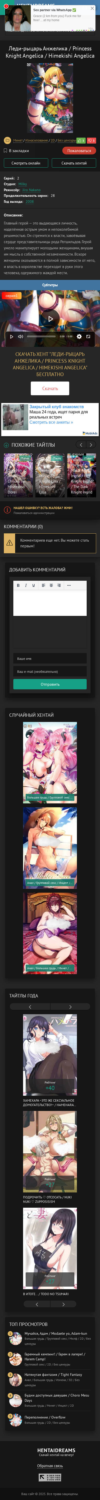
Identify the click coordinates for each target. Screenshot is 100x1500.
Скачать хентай (74, 163)
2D (53, 140)
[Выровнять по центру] (51, 585)
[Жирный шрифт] (18, 585)
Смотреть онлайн (26, 163)
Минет (18, 140)
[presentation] (81, 445)
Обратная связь (50, 1465)
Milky (22, 184)
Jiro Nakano (32, 190)
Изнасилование (36, 140)
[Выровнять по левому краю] (43, 585)
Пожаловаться (79, 150)
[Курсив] (26, 585)
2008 (30, 201)
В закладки (19, 150)
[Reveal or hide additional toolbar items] (69, 585)
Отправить (50, 684)
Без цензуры (67, 140)
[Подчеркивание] (33, 585)
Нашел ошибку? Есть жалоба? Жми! (43, 508)
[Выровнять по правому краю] (59, 585)
